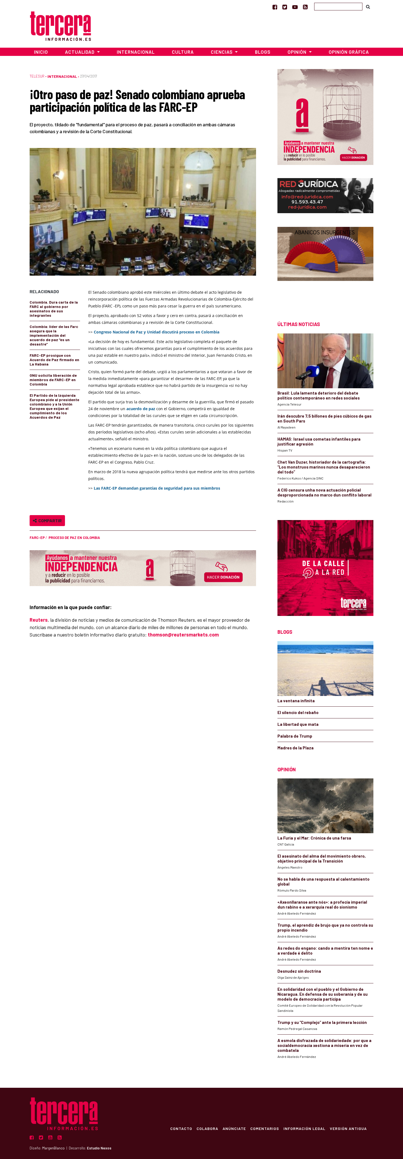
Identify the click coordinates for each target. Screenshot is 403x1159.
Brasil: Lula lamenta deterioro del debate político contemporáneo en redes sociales (318, 395)
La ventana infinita (296, 700)
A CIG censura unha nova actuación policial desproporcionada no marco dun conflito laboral (324, 492)
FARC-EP (37, 537)
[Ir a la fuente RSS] (305, 7)
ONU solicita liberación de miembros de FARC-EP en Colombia (53, 379)
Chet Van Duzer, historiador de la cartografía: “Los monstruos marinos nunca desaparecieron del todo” (323, 466)
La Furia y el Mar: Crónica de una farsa (314, 837)
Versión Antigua (348, 1128)
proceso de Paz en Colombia (74, 537)
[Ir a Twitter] (284, 7)
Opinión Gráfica (349, 52)
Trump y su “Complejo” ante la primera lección (322, 1022)
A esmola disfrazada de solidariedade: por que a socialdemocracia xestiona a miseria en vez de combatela (324, 1045)
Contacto (181, 1128)
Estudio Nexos (99, 1148)
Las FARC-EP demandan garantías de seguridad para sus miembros (157, 488)
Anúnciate (234, 1128)
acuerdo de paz (141, 408)
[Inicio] (60, 25)
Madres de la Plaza (295, 747)
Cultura (183, 52)
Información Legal (304, 1128)
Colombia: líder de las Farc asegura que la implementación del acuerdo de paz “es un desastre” (54, 335)
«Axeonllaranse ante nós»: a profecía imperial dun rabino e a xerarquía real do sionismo (322, 904)
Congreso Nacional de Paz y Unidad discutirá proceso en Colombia (156, 332)
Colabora (207, 1128)
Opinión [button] (298, 52)
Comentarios (264, 1128)
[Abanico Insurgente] (325, 264)
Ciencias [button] (222, 52)
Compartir (49, 520)
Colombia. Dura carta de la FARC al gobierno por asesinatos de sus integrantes (54, 309)
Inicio (41, 52)
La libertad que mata (298, 724)
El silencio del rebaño (298, 712)
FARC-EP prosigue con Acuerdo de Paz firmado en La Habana (54, 359)
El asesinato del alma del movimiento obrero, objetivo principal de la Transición (321, 858)
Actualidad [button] (80, 52)
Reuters (39, 620)
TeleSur (37, 76)
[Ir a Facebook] (275, 7)
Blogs (263, 52)
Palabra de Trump (294, 735)
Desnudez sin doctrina (299, 971)
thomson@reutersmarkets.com (183, 635)
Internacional (136, 52)
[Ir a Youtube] (295, 7)
